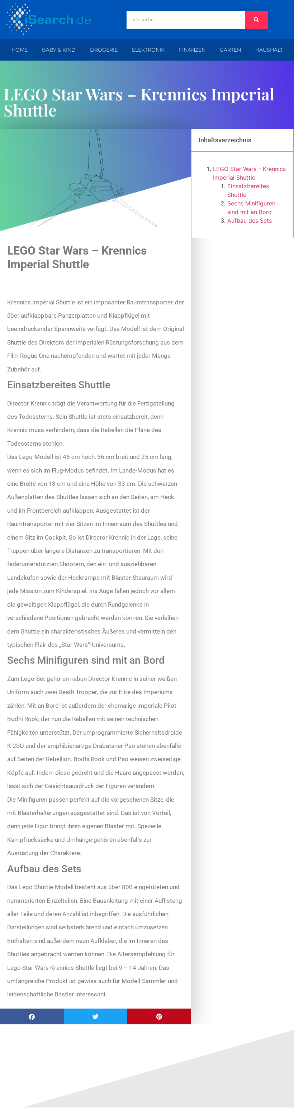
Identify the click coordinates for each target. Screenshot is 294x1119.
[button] (32, 1017)
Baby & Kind (59, 50)
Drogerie (104, 50)
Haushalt (269, 50)
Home (19, 50)
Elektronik (148, 50)
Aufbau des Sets (249, 220)
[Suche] (256, 20)
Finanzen (192, 50)
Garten (230, 50)
